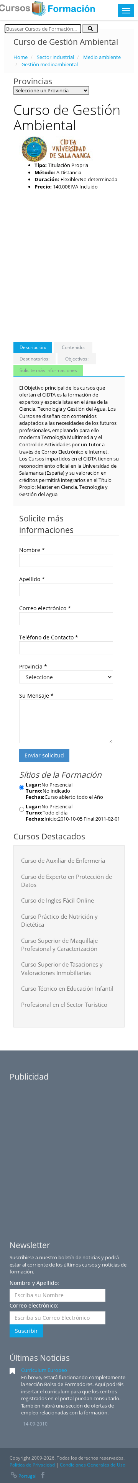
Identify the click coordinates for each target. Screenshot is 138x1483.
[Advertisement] (69, 263)
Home (20, 57)
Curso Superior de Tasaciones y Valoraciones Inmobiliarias (62, 968)
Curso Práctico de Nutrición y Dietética (59, 920)
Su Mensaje (36, 695)
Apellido (32, 579)
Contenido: (73, 347)
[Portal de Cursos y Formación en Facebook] (43, 1476)
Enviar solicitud (44, 755)
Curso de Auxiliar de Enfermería (63, 860)
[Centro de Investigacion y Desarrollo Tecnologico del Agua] (57, 148)
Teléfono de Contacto (48, 637)
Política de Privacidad (32, 1465)
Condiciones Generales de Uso (92, 1465)
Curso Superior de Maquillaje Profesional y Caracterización (59, 944)
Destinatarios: (34, 359)
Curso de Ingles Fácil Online (57, 900)
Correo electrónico (45, 608)
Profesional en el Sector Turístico (64, 1004)
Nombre (32, 550)
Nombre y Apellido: (34, 1282)
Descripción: (33, 347)
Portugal (27, 1476)
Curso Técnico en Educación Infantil (67, 988)
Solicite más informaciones (48, 370)
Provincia (33, 666)
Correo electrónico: (34, 1305)
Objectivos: (77, 359)
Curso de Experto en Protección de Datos (66, 880)
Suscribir (26, 1330)
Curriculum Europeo (44, 1370)
